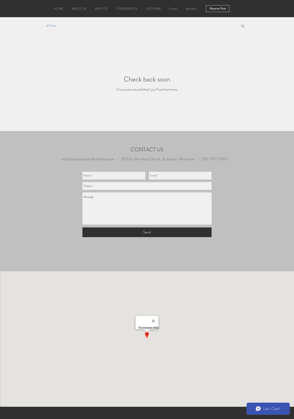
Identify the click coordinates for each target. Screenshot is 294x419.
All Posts (51, 26)
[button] (243, 26)
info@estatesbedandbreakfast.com (87, 159)
